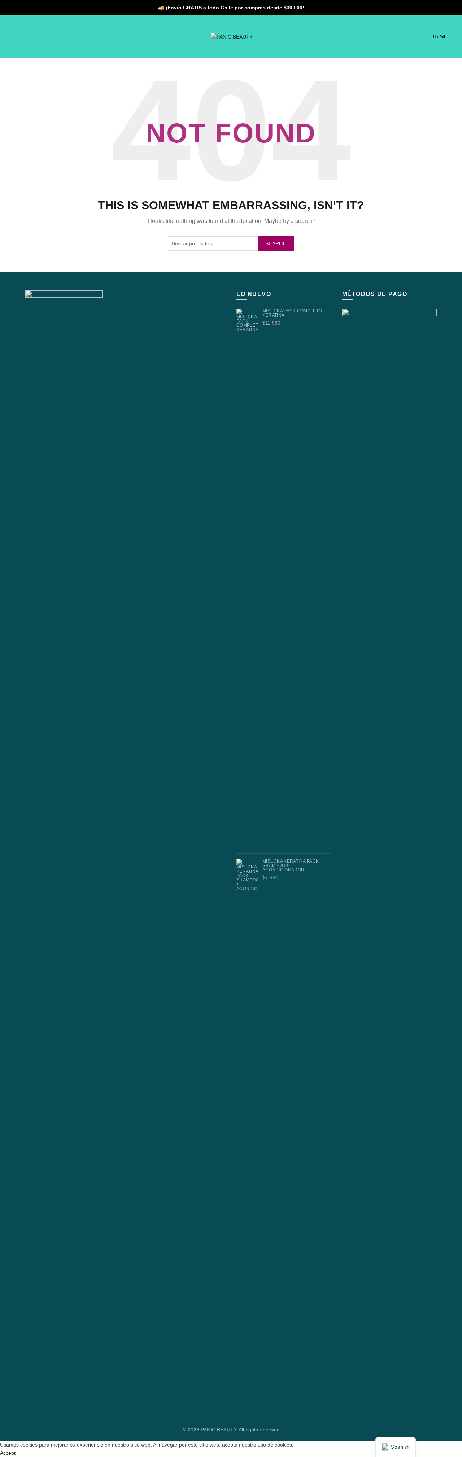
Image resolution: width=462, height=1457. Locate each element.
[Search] (23, 36)
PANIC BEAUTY (218, 1429)
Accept (8, 1453)
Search (276, 243)
